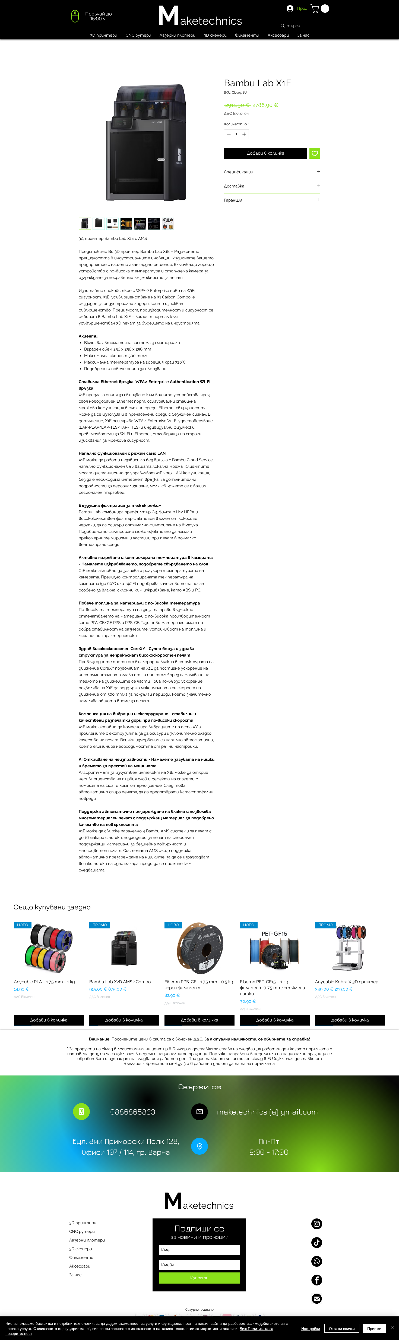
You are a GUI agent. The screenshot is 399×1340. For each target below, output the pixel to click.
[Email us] (316, 1298)
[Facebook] (316, 1280)
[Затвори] (392, 1328)
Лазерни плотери (87, 1240)
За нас (75, 1274)
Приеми (374, 1328)
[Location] (199, 1146)
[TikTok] (316, 1242)
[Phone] (81, 1111)
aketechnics (211, 20)
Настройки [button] (310, 1328)
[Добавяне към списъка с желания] (314, 153)
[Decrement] (228, 134)
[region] (91, 18)
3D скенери (80, 1248)
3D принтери (82, 1222)
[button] (321, 8)
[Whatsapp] (316, 1261)
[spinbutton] (236, 134)
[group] (199, 974)
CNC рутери (82, 1231)
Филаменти (81, 1257)
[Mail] (199, 1111)
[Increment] (244, 134)
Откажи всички (342, 1328)
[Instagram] (316, 1223)
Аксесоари (79, 1266)
